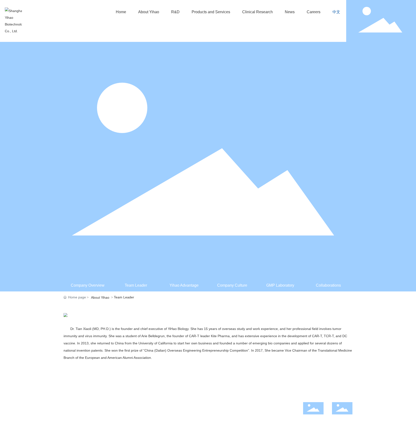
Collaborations (328, 285)
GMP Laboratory (280, 285)
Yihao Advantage (184, 285)
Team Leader (136, 285)
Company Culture (232, 285)
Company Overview (87, 285)
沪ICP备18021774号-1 (182, 415)
